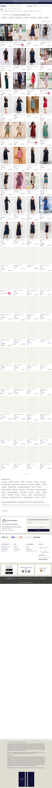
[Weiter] (28, 474)
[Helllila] (40, 69)
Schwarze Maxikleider (23, 492)
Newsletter (16, 546)
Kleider (10, 14)
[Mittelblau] (40, 218)
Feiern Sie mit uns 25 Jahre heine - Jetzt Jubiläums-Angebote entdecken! (26, 1)
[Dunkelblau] (27, 45)
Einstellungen (26, 779)
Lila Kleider (43, 497)
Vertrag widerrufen (10, 578)
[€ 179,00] (6, 80)
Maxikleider (46, 17)
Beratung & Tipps (4, 548)
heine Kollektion (38, 10)
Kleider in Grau (31, 492)
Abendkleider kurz (10, 494)
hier (32, 749)
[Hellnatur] (27, 194)
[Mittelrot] (2, 94)
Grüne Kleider (15, 489)
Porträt (27, 546)
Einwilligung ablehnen (22, 779)
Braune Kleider (23, 494)
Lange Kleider (4, 487)
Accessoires (25, 10)
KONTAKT (41, 544)
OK (31, 779)
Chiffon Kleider (44, 492)
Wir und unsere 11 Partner (11, 743)
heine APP (16, 550)
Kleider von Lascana (30, 489)
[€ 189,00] (45, 130)
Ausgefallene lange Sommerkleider (40, 489)
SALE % (9, 8)
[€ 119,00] (19, 56)
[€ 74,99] (19, 155)
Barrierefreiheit (25, 578)
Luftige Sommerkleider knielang (13, 492)
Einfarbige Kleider (19, 17)
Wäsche (16, 10)
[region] (26, 764)
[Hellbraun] (2, 70)
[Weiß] (41, 94)
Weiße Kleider (31, 484)
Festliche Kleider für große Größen (39, 494)
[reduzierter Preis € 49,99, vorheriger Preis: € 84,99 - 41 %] (6, 280)
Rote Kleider (38, 492)
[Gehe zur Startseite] (3, 6)
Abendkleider (4, 17)
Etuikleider (26, 17)
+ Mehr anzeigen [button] (4, 510)
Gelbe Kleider (36, 481)
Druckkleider (11, 17)
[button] (1, 14)
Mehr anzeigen (41, 527)
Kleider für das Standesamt (6, 489)
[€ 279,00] (6, 430)
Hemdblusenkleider (24, 484)
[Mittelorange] (40, 418)
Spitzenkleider (38, 484)
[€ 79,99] (32, 32)
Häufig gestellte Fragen (5, 546)
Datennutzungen (39, 743)
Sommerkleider (4, 481)
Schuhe (20, 10)
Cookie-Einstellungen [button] (42, 578)
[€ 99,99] (19, 80)
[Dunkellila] (2, 318)
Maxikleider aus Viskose (12, 487)
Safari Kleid (33, 487)
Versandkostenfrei (17, 549)
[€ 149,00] (6, 230)
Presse (27, 548)
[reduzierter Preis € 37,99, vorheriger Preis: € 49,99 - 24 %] (19, 32)
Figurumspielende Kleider (6, 484)
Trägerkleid (3, 494)
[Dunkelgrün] (40, 394)
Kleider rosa (4, 492)
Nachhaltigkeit (29, 549)
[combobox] (16, 6)
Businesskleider (33, 17)
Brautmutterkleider (29, 481)
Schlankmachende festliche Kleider (23, 487)
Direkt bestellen (4, 550)
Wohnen (5, 8)
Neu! (1, 10)
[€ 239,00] (6, 32)
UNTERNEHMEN (29, 544)
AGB (15, 578)
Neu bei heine (16, 548)
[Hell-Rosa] (40, 94)
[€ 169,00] (6, 180)
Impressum (31, 578)
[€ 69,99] (45, 32)
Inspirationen (31, 10)
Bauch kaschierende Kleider (28, 497)
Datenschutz (20, 578)
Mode (2, 8)
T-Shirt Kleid (39, 487)
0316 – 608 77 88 (43, 559)
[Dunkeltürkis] (40, 194)
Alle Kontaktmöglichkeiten (45, 551)
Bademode (12, 10)
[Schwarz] (40, 45)
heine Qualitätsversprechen (31, 550)
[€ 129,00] (19, 330)
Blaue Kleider (44, 484)
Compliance (36, 578)
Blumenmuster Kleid (15, 484)
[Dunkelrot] (27, 393)
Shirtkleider (40, 17)
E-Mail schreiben (43, 548)
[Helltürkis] (27, 117)
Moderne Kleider (22, 489)
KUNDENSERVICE (5, 544)
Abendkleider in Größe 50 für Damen (16, 497)
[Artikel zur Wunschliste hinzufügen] (11, 26)
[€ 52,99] (45, 404)
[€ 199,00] (45, 155)
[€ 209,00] (32, 56)
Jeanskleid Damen (5, 497)
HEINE (15, 544)
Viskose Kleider (43, 481)
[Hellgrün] (40, 145)
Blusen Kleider (37, 497)
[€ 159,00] (6, 104)
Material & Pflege (4, 549)
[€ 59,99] (19, 255)
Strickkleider (17, 494)
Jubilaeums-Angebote (16, 8)
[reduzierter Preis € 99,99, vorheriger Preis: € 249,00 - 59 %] (32, 130)
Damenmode (6, 10)
